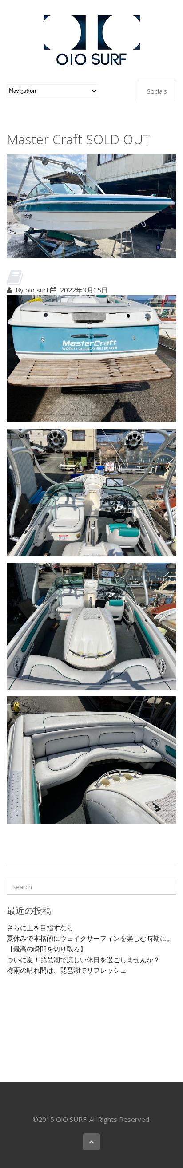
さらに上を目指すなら (40, 927)
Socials (157, 91)
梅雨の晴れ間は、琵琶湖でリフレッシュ (67, 970)
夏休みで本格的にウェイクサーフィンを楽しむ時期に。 (90, 938)
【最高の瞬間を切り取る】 (47, 948)
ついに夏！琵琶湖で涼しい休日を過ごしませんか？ (83, 959)
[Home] (91, 39)
